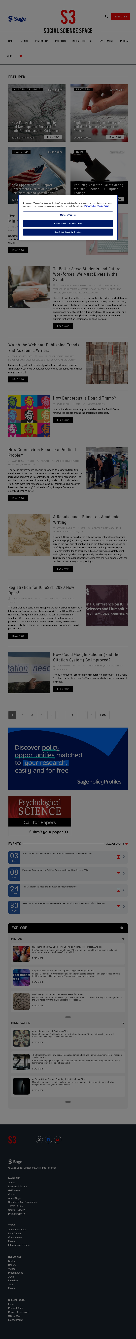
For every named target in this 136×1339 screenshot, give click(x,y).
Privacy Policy (90, 206)
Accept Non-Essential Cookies (68, 223)
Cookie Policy (103, 206)
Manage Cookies (68, 215)
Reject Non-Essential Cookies (68, 232)
